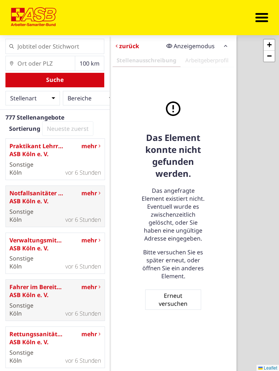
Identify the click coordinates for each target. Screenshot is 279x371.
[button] (269, 45)
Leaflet (270, 367)
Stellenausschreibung (147, 60)
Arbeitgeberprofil (207, 60)
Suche (55, 80)
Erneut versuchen (173, 300)
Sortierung (24, 129)
